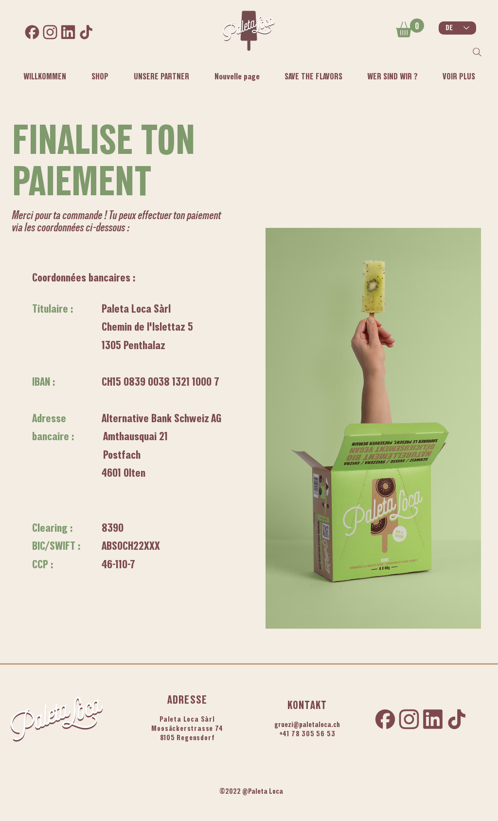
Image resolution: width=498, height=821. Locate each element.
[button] (392, 76)
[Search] (477, 52)
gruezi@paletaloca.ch (307, 724)
